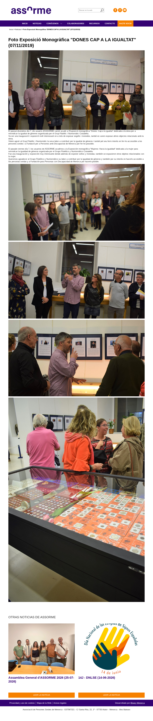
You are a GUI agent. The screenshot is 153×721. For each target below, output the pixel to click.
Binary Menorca (138, 703)
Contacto (110, 23)
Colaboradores (75, 23)
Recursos (94, 23)
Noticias (37, 23)
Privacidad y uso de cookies (22, 703)
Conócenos (52, 23)
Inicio (25, 23)
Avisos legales (59, 703)
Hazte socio (125, 23)
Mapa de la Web (44, 703)
